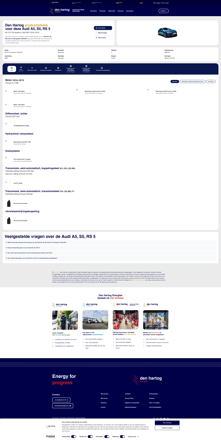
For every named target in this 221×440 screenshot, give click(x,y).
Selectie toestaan (167, 428)
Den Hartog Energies (138, 280)
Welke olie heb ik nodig (123, 339)
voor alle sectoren (130, 334)
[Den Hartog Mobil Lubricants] (125, 311)
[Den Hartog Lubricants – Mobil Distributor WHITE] (67, 8)
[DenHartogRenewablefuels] (90, 303)
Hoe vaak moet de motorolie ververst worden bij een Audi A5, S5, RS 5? (30, 253)
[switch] (90, 436)
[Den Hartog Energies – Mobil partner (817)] (156, 311)
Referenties (89, 346)
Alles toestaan (167, 422)
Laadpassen (70, 346)
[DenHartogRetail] (150, 303)
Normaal (174, 81)
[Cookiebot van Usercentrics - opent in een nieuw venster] (50, 436)
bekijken (100, 339)
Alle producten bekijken (123, 342)
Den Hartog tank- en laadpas (155, 339)
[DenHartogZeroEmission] (59, 303)
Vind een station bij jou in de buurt (157, 342)
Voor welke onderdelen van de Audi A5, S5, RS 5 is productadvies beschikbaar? (32, 258)
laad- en (55, 335)
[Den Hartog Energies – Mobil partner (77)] (95, 311)
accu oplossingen (64, 335)
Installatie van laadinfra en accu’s (66, 339)
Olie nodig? (165, 3)
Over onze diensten (91, 342)
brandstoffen (92, 339)
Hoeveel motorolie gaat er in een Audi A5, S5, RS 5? (24, 248)
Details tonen (132, 436)
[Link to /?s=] (154, 3)
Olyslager (57, 272)
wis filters (211, 81)
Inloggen (158, 3)
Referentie (119, 346)
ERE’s (68, 343)
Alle (86, 339)
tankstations (155, 332)
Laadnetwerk (59, 346)
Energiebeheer (59, 343)
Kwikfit (125, 346)
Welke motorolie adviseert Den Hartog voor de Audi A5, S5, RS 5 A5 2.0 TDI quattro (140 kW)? (37, 242)
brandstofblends (97, 334)
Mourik (100, 346)
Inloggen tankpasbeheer (154, 346)
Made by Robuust (80, 417)
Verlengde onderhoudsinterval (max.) (193, 81)
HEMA (95, 346)
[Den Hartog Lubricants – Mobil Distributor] (125, 303)
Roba (130, 346)
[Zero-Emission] (65, 311)
